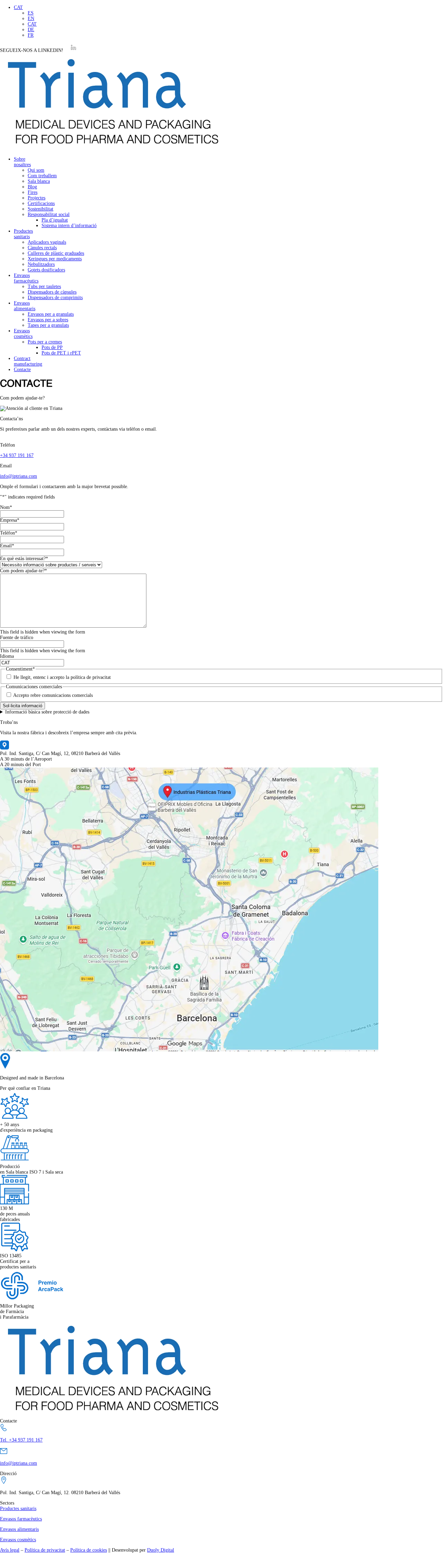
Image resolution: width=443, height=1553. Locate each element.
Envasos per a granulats (51, 314)
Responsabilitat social (49, 214)
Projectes (36, 197)
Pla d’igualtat (55, 220)
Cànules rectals (42, 247)
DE (31, 29)
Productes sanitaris (23, 233)
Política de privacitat (45, 1550)
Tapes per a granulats (48, 325)
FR (31, 35)
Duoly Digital (160, 1550)
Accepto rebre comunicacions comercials (53, 695)
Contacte (22, 369)
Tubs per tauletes (44, 286)
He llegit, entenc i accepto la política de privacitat (62, 677)
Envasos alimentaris (24, 305)
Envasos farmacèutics (26, 278)
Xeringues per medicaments (55, 258)
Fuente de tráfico (16, 637)
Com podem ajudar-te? (23, 570)
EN (31, 18)
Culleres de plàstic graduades (56, 253)
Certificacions (41, 203)
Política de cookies (88, 1550)
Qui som (36, 170)
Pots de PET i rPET (61, 353)
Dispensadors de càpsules (52, 292)
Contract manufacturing (28, 361)
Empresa (9, 520)
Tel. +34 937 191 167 (21, 1440)
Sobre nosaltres (22, 161)
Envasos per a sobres (48, 319)
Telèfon (8, 533)
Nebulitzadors (41, 264)
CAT (18, 7)
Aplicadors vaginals (47, 242)
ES (31, 13)
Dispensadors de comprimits (55, 297)
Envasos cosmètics (23, 333)
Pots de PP (52, 347)
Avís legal (9, 1550)
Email (7, 545)
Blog (32, 186)
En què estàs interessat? (24, 558)
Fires (32, 192)
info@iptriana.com (18, 476)
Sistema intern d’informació (69, 225)
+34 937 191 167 (17, 455)
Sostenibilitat (40, 209)
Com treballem (42, 175)
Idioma (7, 656)
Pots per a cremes (45, 341)
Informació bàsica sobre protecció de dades (47, 712)
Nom (6, 507)
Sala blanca (39, 181)
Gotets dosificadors (46, 269)
